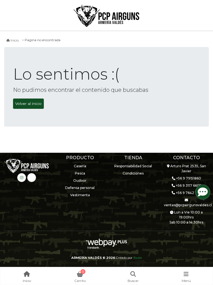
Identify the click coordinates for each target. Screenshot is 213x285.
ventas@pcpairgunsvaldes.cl (186, 205)
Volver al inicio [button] (28, 103)
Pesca (80, 173)
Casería (80, 166)
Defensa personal (80, 188)
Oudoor (80, 180)
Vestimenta (80, 195)
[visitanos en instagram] (21, 177)
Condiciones (133, 173)
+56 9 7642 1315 (188, 193)
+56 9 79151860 (188, 178)
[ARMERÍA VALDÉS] (106, 15)
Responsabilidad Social (133, 166)
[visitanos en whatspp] (31, 177)
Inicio (15, 40)
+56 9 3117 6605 (188, 185)
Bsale (137, 258)
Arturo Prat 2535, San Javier (187, 168)
